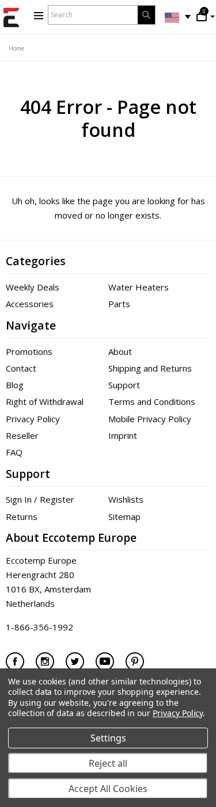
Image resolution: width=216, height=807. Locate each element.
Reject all (108, 763)
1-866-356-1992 (39, 627)
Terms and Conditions (151, 401)
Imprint (122, 435)
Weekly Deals (32, 287)
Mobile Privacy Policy (149, 418)
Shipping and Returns (150, 368)
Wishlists (125, 499)
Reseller (22, 435)
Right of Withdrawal (45, 401)
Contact (21, 368)
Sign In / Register (40, 499)
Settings (108, 738)
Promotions (29, 351)
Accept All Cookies (108, 788)
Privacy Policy (33, 418)
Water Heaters (138, 287)
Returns (21, 516)
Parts (119, 303)
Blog (15, 385)
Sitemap (124, 516)
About (120, 351)
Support (124, 385)
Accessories (30, 303)
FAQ (14, 452)
